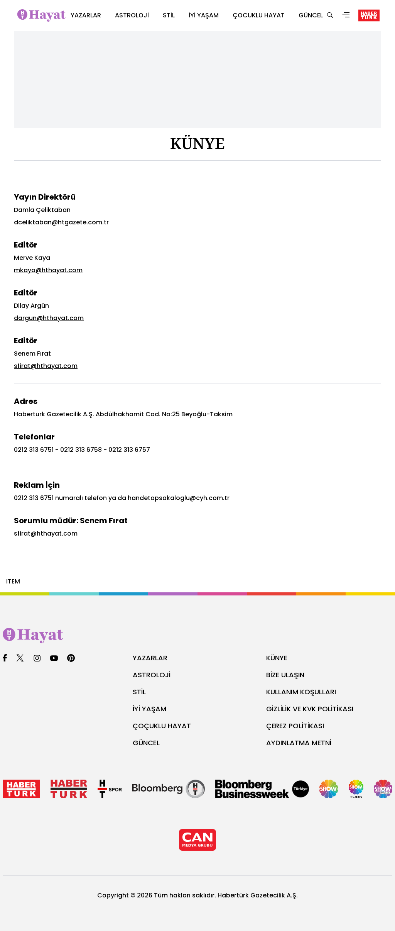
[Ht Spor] (110, 789)
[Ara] (330, 16)
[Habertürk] (21, 789)
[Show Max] (383, 789)
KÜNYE (276, 658)
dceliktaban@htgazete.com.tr (61, 222)
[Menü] (346, 15)
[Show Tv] (328, 789)
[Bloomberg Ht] (168, 789)
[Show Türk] (356, 789)
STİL (139, 692)
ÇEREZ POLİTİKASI (295, 726)
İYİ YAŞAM (149, 709)
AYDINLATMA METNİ (298, 743)
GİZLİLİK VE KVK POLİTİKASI (309, 709)
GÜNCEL (146, 743)
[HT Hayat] (197, 635)
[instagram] (37, 659)
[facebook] (5, 659)
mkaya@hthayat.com (48, 270)
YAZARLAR (150, 658)
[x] (20, 659)
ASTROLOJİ (151, 675)
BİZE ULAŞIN (285, 675)
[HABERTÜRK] (369, 15)
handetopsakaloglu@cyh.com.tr (179, 497)
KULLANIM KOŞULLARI (301, 692)
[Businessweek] (262, 789)
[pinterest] (71, 659)
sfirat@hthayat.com (46, 365)
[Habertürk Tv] (69, 789)
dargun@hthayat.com (49, 318)
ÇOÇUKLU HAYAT (162, 726)
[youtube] (54, 659)
